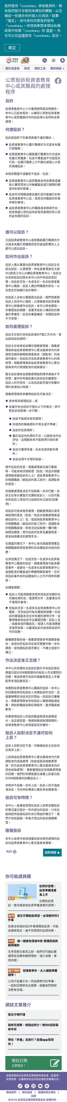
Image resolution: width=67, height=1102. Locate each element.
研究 (27, 68)
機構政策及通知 (47, 1092)
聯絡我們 (11, 1092)
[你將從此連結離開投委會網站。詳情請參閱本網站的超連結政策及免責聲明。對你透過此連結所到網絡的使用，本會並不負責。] (26, 1086)
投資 (11, 898)
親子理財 (14, 970)
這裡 (21, 36)
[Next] (63, 68)
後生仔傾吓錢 (16, 1014)
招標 (33, 1096)
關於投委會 (12, 68)
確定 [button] (12, 47)
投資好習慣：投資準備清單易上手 (47, 890)
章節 (49, 31)
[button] (44, 60)
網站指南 (27, 1092)
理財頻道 (56, 68)
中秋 (11, 941)
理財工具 (40, 68)
